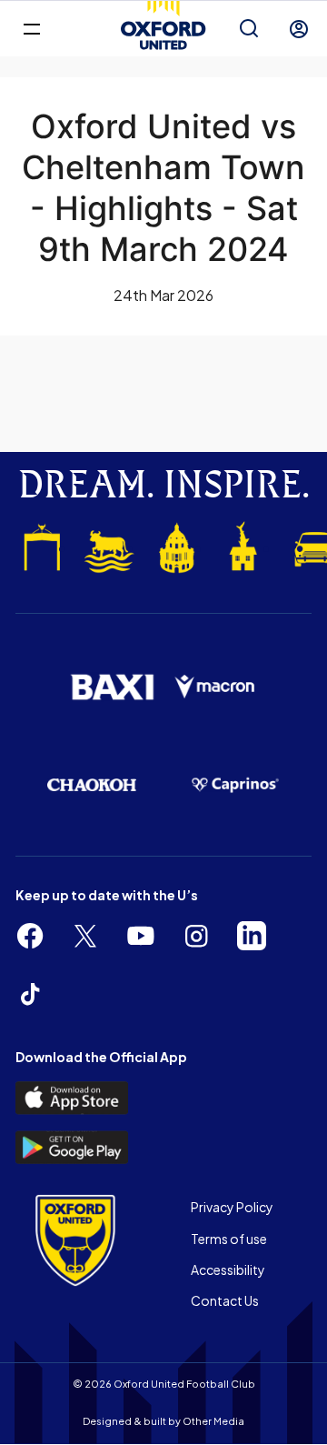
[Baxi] (111, 687)
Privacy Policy (232, 1207)
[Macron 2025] (215, 687)
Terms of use (229, 1238)
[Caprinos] (235, 785)
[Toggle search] (249, 29)
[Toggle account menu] (299, 29)
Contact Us (225, 1300)
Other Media (213, 1421)
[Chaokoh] (91, 784)
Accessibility (228, 1269)
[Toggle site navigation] (31, 27)
